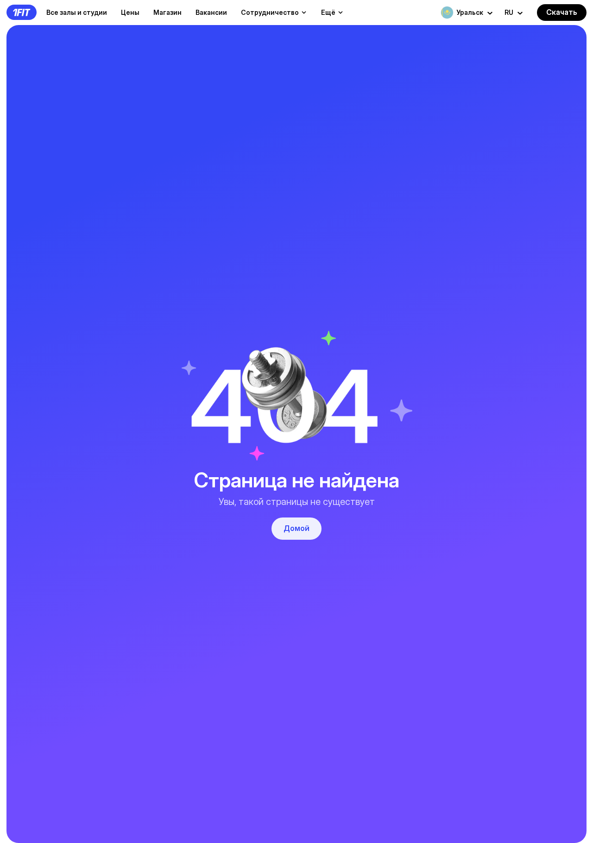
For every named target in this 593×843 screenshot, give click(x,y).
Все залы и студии (76, 12)
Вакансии (211, 12)
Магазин (167, 12)
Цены (130, 12)
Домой (296, 528)
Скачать (561, 12)
